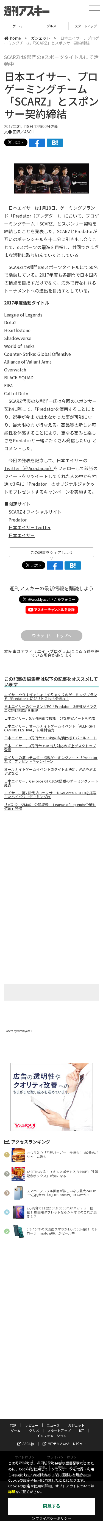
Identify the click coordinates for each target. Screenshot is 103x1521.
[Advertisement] (51, 861)
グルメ (17, 26)
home (15, 38)
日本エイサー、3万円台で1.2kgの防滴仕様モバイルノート (50, 738)
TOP (13, 1425)
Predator (18, 519)
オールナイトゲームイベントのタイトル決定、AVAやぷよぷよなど (50, 771)
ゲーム (16, 1430)
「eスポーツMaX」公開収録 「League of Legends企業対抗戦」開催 (50, 806)
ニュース (53, 1425)
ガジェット (40, 38)
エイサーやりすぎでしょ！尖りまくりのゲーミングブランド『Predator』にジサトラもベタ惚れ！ (50, 697)
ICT (81, 1430)
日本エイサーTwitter (30, 527)
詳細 (11, 1492)
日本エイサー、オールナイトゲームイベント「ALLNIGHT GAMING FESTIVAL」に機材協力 (49, 728)
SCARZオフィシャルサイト (35, 511)
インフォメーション (51, 1435)
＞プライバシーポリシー (51, 1519)
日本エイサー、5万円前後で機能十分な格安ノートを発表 (49, 718)
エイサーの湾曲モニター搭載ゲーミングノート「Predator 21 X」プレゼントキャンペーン (51, 759)
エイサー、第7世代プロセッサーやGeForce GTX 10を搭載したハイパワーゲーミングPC (50, 795)
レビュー (31, 1425)
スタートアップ (52, 26)
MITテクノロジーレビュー (67, 1443)
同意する (51, 1506)
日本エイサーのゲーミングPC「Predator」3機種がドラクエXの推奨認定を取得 (50, 708)
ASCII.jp (28, 1443)
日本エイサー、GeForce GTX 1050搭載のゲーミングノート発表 (51, 783)
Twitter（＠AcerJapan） (29, 468)
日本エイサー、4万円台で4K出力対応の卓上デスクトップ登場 (50, 748)
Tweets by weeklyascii (18, 1031)
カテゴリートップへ (54, 635)
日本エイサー (22, 535)
